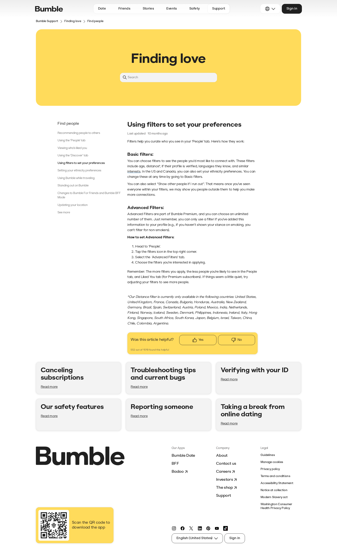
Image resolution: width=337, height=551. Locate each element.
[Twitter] (191, 528)
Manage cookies (272, 462)
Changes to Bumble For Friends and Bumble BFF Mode (89, 195)
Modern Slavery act (274, 497)
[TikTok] (225, 528)
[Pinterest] (208, 528)
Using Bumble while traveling (76, 178)
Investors (224, 480)
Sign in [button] (291, 8)
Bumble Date (183, 456)
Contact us (226, 464)
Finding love (72, 21)
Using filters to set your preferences (81, 163)
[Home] (49, 9)
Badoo (178, 472)
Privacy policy (270, 469)
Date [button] (102, 8)
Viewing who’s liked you (72, 148)
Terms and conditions (275, 476)
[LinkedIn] (199, 528)
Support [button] (218, 8)
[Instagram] (174, 528)
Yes (201, 340)
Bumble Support (47, 21)
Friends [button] (124, 8)
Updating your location (73, 205)
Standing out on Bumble (73, 185)
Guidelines (268, 455)
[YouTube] (217, 528)
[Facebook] (182, 528)
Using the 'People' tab (71, 140)
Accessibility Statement (277, 483)
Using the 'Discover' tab (73, 155)
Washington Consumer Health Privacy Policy (276, 506)
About (222, 456)
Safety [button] (194, 8)
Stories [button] (148, 8)
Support (223, 496)
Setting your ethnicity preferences (79, 170)
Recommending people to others (79, 133)
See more (64, 212)
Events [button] (171, 8)
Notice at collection (274, 490)
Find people (95, 21)
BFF (175, 464)
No (240, 340)
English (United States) (194, 538)
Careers (223, 472)
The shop (224, 488)
